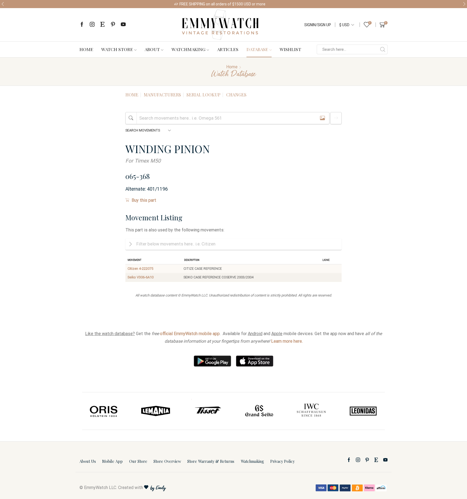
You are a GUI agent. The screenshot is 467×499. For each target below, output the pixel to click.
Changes (236, 94)
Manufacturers (162, 94)
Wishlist (290, 49)
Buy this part (144, 200)
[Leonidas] (363, 411)
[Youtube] (123, 25)
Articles (227, 49)
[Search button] (382, 49)
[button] (3, 4)
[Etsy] (102, 25)
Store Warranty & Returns (210, 461)
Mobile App (112, 461)
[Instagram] (92, 25)
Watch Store (117, 49)
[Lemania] (156, 411)
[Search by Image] (322, 118)
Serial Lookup (203, 94)
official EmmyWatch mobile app (190, 333)
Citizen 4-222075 (140, 269)
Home (86, 49)
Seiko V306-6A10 (141, 277)
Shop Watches (280, 4)
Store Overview (167, 461)
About (152, 49)
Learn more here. (287, 341)
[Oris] (104, 411)
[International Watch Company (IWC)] (311, 411)
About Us (87, 461)
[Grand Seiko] (259, 411)
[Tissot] (207, 411)
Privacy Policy (282, 461)
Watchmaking (188, 49)
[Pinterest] (113, 25)
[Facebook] (81, 25)
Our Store (138, 461)
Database (257, 49)
